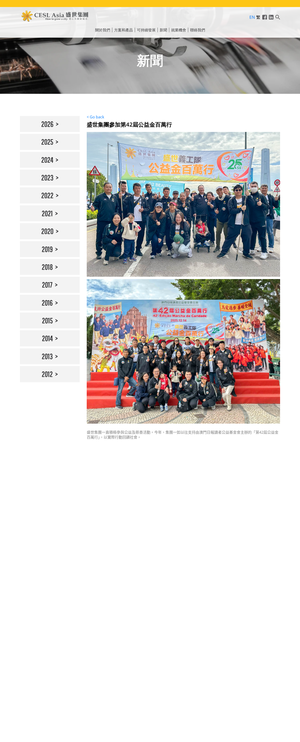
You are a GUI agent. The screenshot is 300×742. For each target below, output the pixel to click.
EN (252, 17)
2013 (47, 356)
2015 (47, 320)
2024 (47, 159)
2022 (47, 195)
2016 (47, 302)
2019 (47, 249)
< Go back (95, 117)
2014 (47, 338)
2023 (47, 177)
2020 (47, 231)
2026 (47, 124)
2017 (47, 284)
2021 (47, 213)
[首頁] (55, 15)
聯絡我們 (197, 30)
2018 (47, 266)
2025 (47, 141)
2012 (47, 374)
